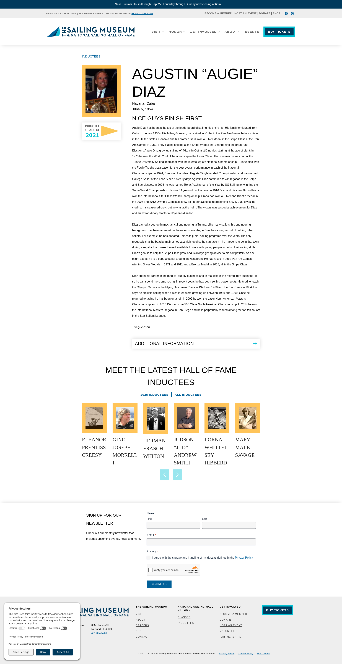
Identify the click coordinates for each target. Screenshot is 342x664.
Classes (184, 617)
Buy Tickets (279, 31)
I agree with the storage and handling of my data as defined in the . (202, 557)
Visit (139, 614)
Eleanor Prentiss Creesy (94, 447)
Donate (264, 13)
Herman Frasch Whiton (154, 448)
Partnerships (230, 636)
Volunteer (228, 631)
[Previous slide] (164, 474)
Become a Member (218, 13)
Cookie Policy (245, 653)
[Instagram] (292, 13)
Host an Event (245, 13)
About (140, 619)
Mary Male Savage (245, 447)
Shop (276, 13)
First (149, 518)
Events (252, 31)
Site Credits (263, 653)
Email (151, 534)
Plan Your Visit (142, 13)
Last (204, 518)
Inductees (91, 56)
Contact (142, 636)
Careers (142, 625)
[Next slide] (177, 474)
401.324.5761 (99, 633)
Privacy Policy (244, 557)
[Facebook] (286, 13)
